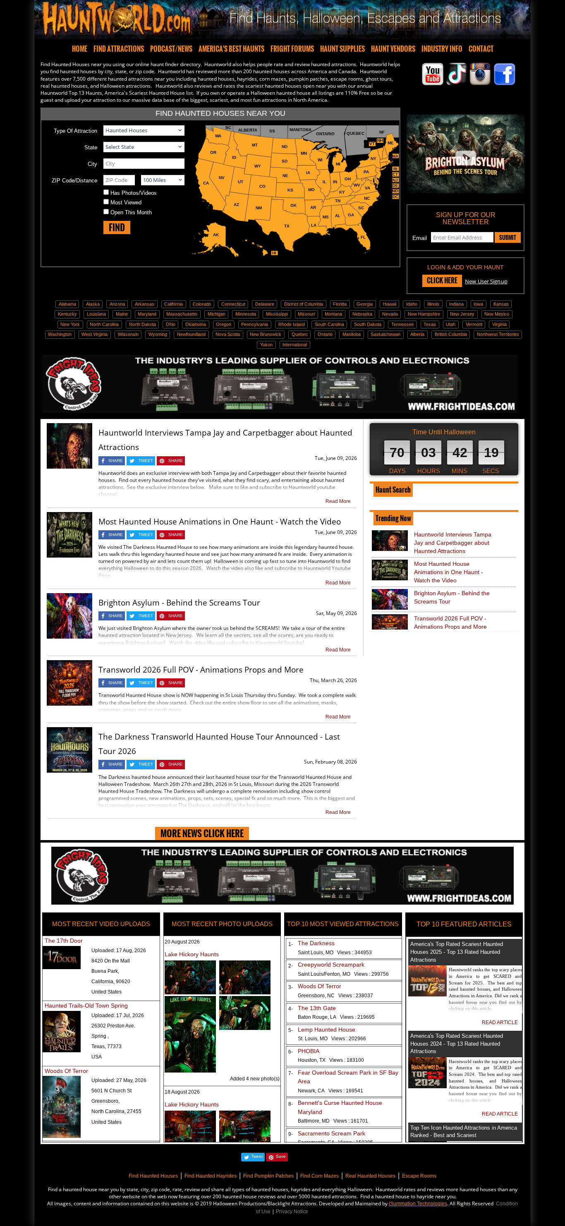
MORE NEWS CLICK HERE (202, 833)
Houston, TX (331, 1060)
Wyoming (157, 334)
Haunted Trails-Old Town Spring (86, 1005)
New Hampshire (424, 313)
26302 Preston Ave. (113, 1026)
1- (289, 944)
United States (106, 992)
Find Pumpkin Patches (268, 1176)
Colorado (202, 304)
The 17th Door (64, 940)
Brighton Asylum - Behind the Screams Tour (179, 602)
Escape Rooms (419, 1176)
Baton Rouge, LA (336, 1017)
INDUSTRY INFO (441, 49)
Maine (122, 313)
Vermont (474, 324)
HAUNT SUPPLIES (342, 49)
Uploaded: (118, 950)
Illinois (433, 304)
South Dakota (367, 324)
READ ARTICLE (500, 1022)
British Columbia (451, 334)
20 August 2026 (182, 942)
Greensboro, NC (335, 996)
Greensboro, (105, 1101)
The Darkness (316, 943)
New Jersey (462, 313)
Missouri (306, 313)
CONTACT (481, 49)
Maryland (147, 313)
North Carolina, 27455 (116, 1111)
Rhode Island (291, 324)
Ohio (170, 324)
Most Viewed (125, 202)
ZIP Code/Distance (74, 180)
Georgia (365, 304)
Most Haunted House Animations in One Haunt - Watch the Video (219, 521)
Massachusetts (181, 313)
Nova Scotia (227, 334)
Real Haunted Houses (370, 1176)
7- (289, 1073)
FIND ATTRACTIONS (118, 49)
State (90, 147)
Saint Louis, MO (335, 952)
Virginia (499, 324)
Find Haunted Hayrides (210, 1176)
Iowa (478, 304)
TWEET (146, 460)
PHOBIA (308, 1051)
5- (289, 1030)
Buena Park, (105, 971)
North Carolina (104, 324)
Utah (450, 324)
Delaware (264, 304)
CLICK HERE (442, 280)
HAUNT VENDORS (393, 49)
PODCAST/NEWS (171, 49)
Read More (338, 501)
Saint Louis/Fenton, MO (343, 974)
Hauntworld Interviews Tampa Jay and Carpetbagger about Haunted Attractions (452, 542)
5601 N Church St (111, 1091)
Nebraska (362, 313)
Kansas (501, 304)
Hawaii (389, 304)
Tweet (257, 1156)
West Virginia (94, 334)
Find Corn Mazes (319, 1176)
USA (96, 1057)
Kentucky (67, 313)
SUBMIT (507, 237)
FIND (117, 227)
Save (281, 1156)
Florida (340, 304)
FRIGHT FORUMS (292, 49)
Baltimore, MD (333, 1121)
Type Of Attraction (75, 131)
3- (289, 987)
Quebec (300, 334)
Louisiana (96, 313)
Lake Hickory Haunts (192, 954)
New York (70, 324)
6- (289, 1052)
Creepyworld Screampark (331, 964)
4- (289, 1009)
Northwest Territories (498, 334)
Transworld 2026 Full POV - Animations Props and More (201, 669)
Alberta (417, 334)
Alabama (67, 304)
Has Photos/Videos (133, 193)
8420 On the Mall (110, 961)
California (173, 304)
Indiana (456, 304)
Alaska (93, 304)
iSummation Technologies (418, 1204)
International (294, 344)
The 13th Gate (317, 1008)
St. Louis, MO (332, 1039)
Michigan (216, 313)
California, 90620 (110, 981)
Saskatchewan (385, 334)
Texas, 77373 (106, 1046)
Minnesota (245, 313)
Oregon (223, 324)
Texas (430, 324)
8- (289, 1104)
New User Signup (486, 281)
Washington (60, 334)
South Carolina (329, 324)
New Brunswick (265, 334)
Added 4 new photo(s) (255, 1079)
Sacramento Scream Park (331, 1133)
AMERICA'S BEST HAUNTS (231, 49)
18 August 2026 (182, 1092)
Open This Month (131, 212)
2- (289, 966)
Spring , (100, 1036)
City (92, 164)
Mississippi (277, 313)
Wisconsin (128, 334)
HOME (79, 49)
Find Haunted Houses (153, 1176)
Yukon (266, 344)
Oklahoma (195, 324)
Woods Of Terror (66, 1071)
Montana (333, 313)
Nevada (390, 313)
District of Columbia (303, 304)
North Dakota (142, 324)
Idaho (411, 304)
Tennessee (402, 324)
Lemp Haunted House (326, 1029)
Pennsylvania (254, 324)
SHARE (115, 460)
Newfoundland (191, 334)
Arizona (117, 304)
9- (289, 1134)
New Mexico (496, 313)
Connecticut (233, 304)
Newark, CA (330, 1091)
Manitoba (351, 334)
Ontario (325, 334)
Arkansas (144, 304)
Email (419, 238)
